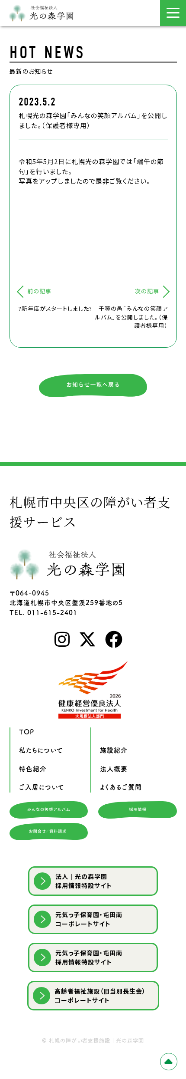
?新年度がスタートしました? (55, 308)
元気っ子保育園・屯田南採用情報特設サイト (88, 957)
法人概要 (114, 769)
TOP (26, 732)
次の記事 (147, 291)
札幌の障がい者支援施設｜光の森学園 (96, 1040)
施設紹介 (114, 750)
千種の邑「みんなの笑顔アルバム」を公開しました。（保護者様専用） (131, 316)
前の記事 (39, 291)
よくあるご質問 (121, 787)
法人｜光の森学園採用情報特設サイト (83, 881)
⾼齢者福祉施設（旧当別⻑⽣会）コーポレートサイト (100, 995)
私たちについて (41, 750)
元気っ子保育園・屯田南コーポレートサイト (88, 919)
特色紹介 (33, 769)
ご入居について (41, 787)
